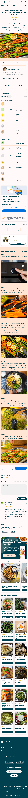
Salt (17, 173)
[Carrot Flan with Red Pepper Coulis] (21, 631)
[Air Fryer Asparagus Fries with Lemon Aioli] (10, 577)
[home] (8, 2)
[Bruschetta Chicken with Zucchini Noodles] (7, 608)
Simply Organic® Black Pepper (20, 132)
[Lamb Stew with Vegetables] (7, 677)
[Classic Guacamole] (7, 723)
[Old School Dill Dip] (21, 723)
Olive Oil (18, 120)
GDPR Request (7, 786)
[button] (2, 1)
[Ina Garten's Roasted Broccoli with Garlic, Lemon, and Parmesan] (7, 631)
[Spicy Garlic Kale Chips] (21, 700)
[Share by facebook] (14, 59)
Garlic (17, 167)
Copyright (7, 791)
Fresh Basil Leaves (20, 142)
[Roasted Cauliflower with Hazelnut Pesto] (7, 654)
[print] (3, 59)
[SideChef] (7, 742)
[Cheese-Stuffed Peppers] (7, 700)
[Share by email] (25, 59)
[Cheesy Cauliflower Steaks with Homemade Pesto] (21, 654)
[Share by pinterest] (9, 59)
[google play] (9, 762)
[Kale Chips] (21, 677)
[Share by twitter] (20, 59)
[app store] (19, 762)
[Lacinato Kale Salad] (21, 608)
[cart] (25, 2)
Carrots (18, 102)
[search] (22, 2)
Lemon (17, 114)
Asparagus (18, 109)
